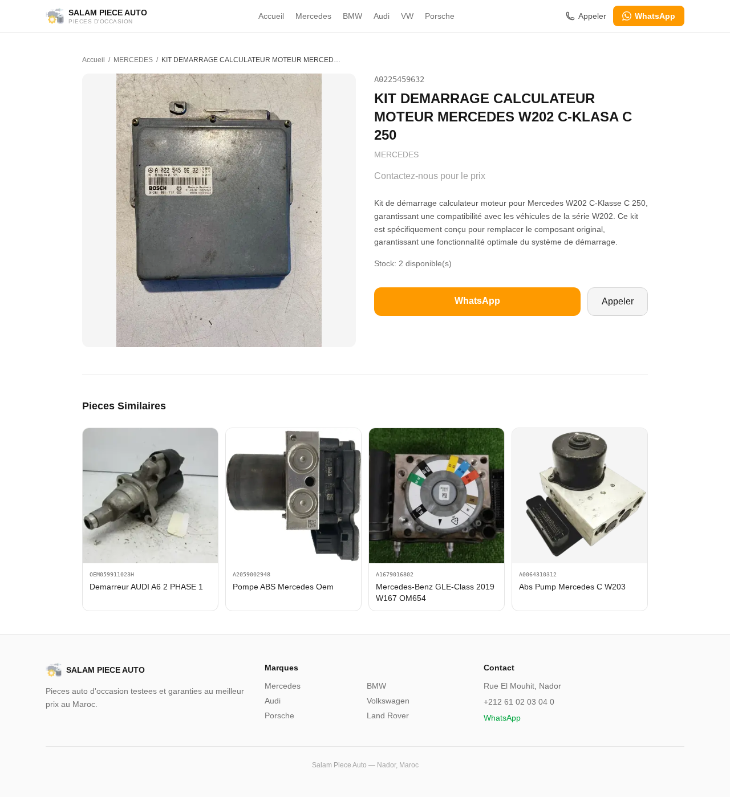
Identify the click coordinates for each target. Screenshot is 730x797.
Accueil (271, 16)
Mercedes (313, 16)
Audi (382, 16)
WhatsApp (655, 16)
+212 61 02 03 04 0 (519, 701)
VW (407, 16)
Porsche (440, 16)
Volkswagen (388, 700)
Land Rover (388, 715)
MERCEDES (133, 60)
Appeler (592, 16)
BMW (352, 16)
